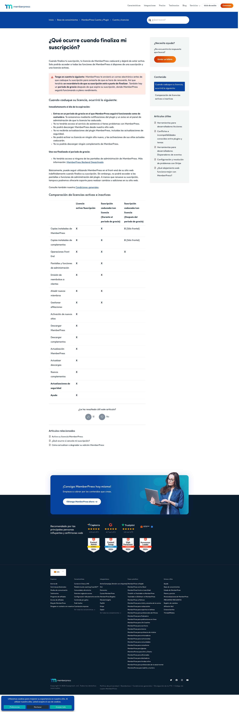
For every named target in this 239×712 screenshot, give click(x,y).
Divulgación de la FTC (163, 686)
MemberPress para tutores (137, 629)
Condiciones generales (87, 188)
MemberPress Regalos (107, 597)
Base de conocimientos (172, 587)
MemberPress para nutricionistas (139, 639)
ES (58, 572)
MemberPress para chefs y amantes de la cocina (144, 603)
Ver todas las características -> (84, 610)
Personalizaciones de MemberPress (176, 597)
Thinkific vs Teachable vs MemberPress (141, 593)
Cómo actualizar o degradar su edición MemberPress (78, 445)
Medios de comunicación (58, 590)
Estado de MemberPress (172, 590)
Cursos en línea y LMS (81, 584)
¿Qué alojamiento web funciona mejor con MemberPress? (168, 172)
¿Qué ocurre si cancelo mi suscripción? (71, 441)
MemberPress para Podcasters (138, 616)
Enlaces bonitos (169, 610)
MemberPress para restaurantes (139, 606)
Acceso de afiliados (57, 600)
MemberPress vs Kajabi (136, 584)
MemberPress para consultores (138, 645)
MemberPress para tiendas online (139, 661)
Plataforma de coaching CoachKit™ (86, 587)
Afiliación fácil (169, 606)
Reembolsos (126, 686)
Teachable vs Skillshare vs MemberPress (141, 597)
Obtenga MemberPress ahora (80, 502)
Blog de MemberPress (58, 603)
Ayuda (166, 584)
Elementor (103, 590)
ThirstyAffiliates (169, 613)
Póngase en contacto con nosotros (62, 606)
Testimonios (54, 593)
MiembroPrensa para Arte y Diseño (140, 652)
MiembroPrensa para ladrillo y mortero (141, 668)
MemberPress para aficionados (138, 655)
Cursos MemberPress (107, 593)
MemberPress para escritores (138, 626)
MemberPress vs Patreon (136, 600)
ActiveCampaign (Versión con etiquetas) (113, 584)
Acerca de (53, 584)
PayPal (102, 603)
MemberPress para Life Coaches (139, 622)
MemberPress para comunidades (139, 642)
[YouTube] (187, 680)
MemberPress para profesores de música (142, 632)
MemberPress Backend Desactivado (85, 162)
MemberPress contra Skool (137, 587)
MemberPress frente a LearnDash (139, 590)
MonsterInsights (105, 600)
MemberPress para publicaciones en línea (142, 619)
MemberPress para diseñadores (138, 658)
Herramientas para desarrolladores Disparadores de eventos (169, 151)
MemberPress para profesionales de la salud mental (145, 665)
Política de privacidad (109, 686)
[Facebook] (177, 680)
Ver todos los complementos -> (110, 613)
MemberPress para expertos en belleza (141, 610)
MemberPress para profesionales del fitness (143, 613)
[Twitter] (171, 680)
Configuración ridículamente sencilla (86, 597)
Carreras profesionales (58, 587)
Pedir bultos (78, 603)
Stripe (102, 606)
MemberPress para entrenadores (139, 635)
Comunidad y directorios (82, 590)
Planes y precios (169, 593)
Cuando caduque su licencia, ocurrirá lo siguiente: (169, 86)
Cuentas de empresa (81, 606)
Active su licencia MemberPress (67, 437)
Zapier (102, 610)
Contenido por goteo (81, 600)
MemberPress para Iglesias (137, 648)
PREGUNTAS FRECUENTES (172, 600)
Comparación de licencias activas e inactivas (167, 97)
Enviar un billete (165, 60)
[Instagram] (182, 680)
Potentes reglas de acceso (83, 593)
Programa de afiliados (58, 597)
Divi (101, 587)
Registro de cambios (171, 603)
